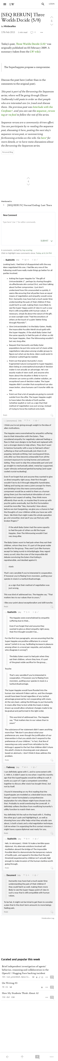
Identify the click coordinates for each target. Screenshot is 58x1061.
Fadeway (11, 767)
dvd (8, 997)
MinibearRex (10, 26)
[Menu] (4, 4)
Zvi (7, 987)
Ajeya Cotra (26, 977)
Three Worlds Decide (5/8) (31, 44)
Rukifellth (10, 260)
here (43, 138)
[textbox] (28, 225)
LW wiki (34, 52)
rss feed (12, 115)
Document (11, 875)
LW (12, 4)
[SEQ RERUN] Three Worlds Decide (22, 17)
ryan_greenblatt (13, 977)
